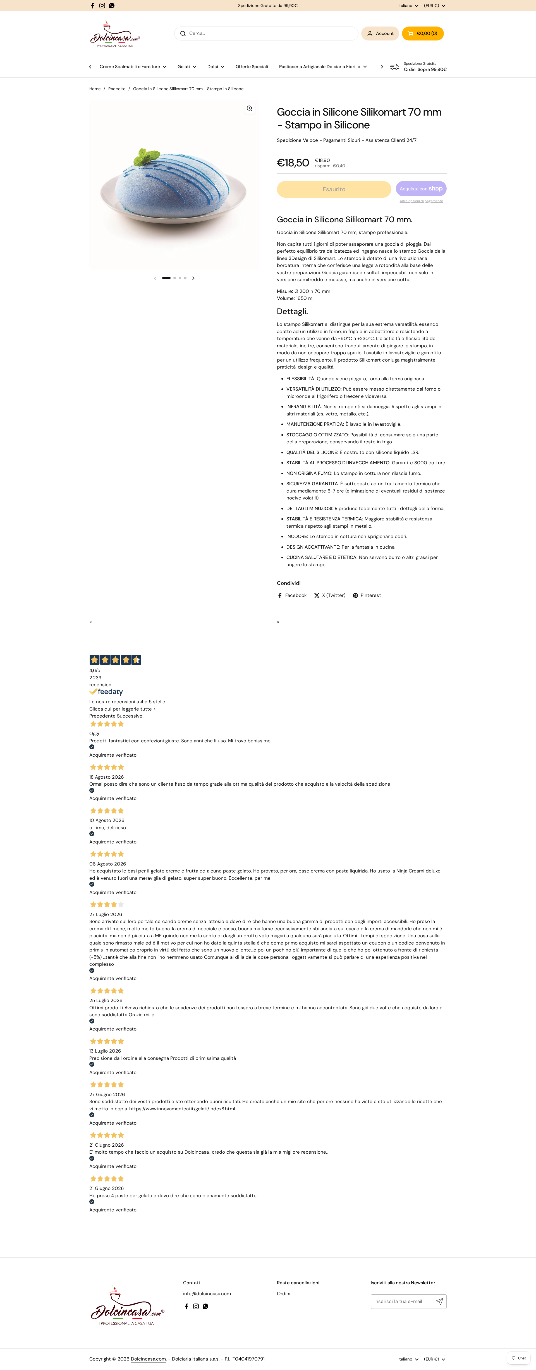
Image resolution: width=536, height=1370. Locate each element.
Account (385, 33)
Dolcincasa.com (148, 1359)
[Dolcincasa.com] (115, 33)
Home (94, 89)
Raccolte (116, 89)
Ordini (283, 1293)
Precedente (102, 716)
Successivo (129, 716)
